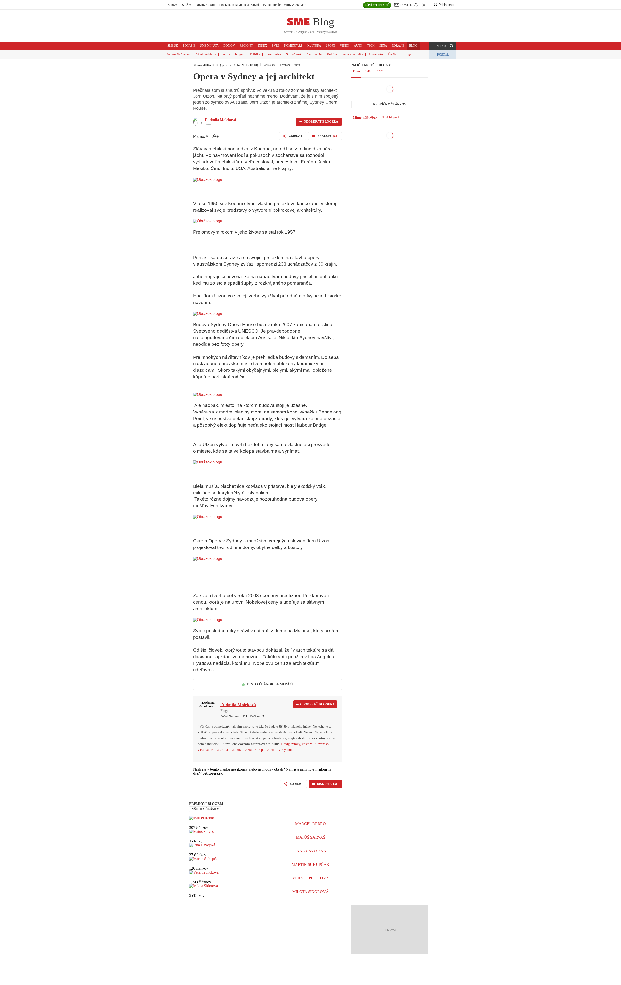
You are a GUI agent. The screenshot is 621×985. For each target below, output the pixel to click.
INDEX (262, 45)
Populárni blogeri (233, 54)
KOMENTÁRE (293, 45)
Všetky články (205, 809)
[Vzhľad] (425, 5)
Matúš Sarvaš (310, 837)
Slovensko (322, 744)
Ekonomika (273, 54)
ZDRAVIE (398, 45)
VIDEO (344, 45)
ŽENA (383, 45)
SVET (275, 45)
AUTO (358, 45)
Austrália (221, 750)
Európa (259, 750)
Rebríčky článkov (389, 104)
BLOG (413, 45)
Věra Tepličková (310, 878)
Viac (303, 5)
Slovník (255, 5)
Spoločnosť (294, 54)
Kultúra (332, 54)
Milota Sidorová (310, 892)
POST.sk (443, 54)
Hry (264, 5)
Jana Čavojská (310, 851)
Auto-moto (375, 54)
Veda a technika (352, 54)
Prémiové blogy (205, 54)
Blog (323, 22)
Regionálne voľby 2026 (283, 5)
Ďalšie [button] (392, 54)
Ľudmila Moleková (220, 120)
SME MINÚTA (209, 45)
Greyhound (286, 750)
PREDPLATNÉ (377, 5)
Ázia (248, 750)
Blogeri (408, 54)
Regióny (246, 45)
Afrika (271, 750)
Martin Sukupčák (310, 864)
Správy (173, 5)
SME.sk (172, 45)
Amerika (236, 750)
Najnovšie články (178, 54)
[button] (438, 46)
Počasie (189, 45)
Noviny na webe (206, 5)
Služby (187, 5)
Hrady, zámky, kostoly (296, 744)
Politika (255, 54)
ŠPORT (330, 45)
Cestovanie (314, 54)
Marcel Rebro (310, 824)
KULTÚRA (314, 45)
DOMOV (229, 45)
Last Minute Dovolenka (234, 5)
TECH (371, 45)
